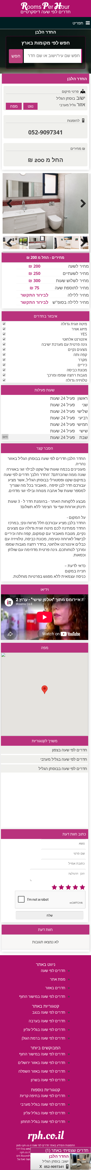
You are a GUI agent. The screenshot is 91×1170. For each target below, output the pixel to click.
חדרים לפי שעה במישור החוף (42, 996)
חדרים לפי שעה (53, 970)
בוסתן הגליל (65, 98)
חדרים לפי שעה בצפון (69, 750)
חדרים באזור (55, 987)
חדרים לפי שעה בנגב (48, 1012)
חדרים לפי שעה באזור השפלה (41, 1071)
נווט (30, 106)
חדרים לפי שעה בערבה (47, 1020)
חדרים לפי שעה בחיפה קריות (42, 1095)
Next (81, 203)
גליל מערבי (67, 105)
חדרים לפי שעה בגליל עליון (44, 1029)
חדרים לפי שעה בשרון (48, 1079)
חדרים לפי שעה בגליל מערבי (63, 759)
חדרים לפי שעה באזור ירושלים (41, 1062)
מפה (14, 106)
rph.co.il (46, 1135)
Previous (9, 203)
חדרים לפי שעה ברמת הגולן (43, 1038)
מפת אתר (57, 979)
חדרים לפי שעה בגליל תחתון (43, 1121)
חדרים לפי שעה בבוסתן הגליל (62, 768)
